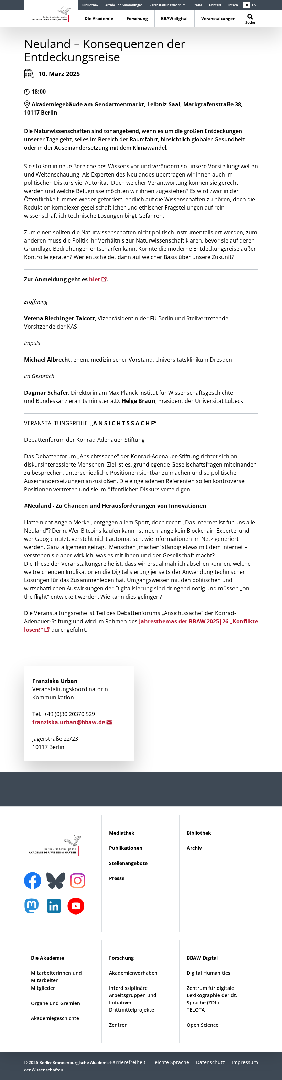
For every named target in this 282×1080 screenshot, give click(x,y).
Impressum (245, 1062)
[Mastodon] (34, 909)
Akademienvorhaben (133, 973)
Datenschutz (210, 1062)
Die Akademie (99, 18)
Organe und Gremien (55, 1003)
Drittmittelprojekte (131, 1009)
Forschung (137, 18)
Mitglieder (43, 988)
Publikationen (125, 848)
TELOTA (196, 1009)
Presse (197, 5)
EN (254, 5)
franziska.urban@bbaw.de (69, 722)
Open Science (202, 1025)
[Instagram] (79, 879)
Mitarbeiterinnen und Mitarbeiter (56, 976)
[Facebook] (34, 876)
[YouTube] (77, 909)
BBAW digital (174, 18)
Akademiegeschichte (55, 1018)
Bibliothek (90, 5)
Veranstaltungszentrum (168, 5)
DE (247, 5)
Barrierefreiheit (127, 1062)
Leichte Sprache (170, 1062)
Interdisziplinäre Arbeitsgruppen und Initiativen (132, 995)
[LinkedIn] (55, 909)
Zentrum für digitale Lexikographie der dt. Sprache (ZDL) (212, 995)
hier (95, 279)
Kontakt (215, 5)
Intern (233, 5)
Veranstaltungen (218, 18)
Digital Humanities (208, 973)
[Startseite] (51, 13)
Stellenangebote (128, 863)
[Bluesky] (57, 876)
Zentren (118, 1025)
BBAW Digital (202, 957)
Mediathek (121, 833)
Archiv (194, 848)
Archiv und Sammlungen (124, 5)
